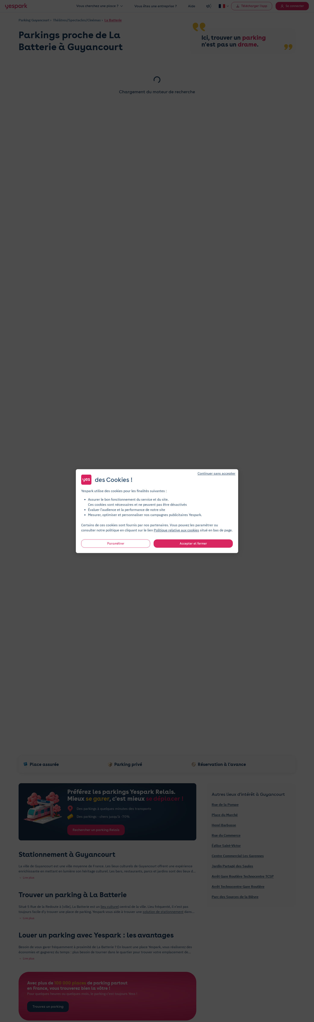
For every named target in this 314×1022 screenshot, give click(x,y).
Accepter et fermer (193, 543)
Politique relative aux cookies (176, 530)
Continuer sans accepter (216, 473)
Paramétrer (115, 543)
